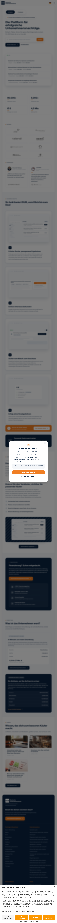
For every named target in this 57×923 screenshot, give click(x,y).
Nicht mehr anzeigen (28, 479)
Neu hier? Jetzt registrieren (28, 476)
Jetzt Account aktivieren (28, 472)
